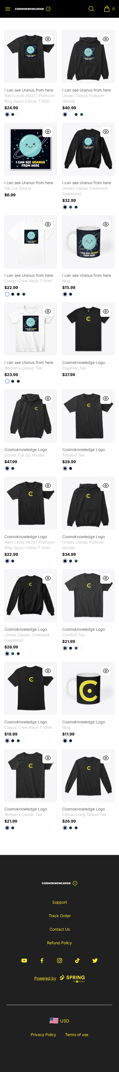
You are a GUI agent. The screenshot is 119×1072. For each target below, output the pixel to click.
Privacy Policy (43, 1034)
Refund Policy (59, 942)
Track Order (60, 915)
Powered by (45, 978)
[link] (30, 56)
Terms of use (76, 1034)
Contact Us (60, 929)
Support (59, 902)
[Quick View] (47, 39)
